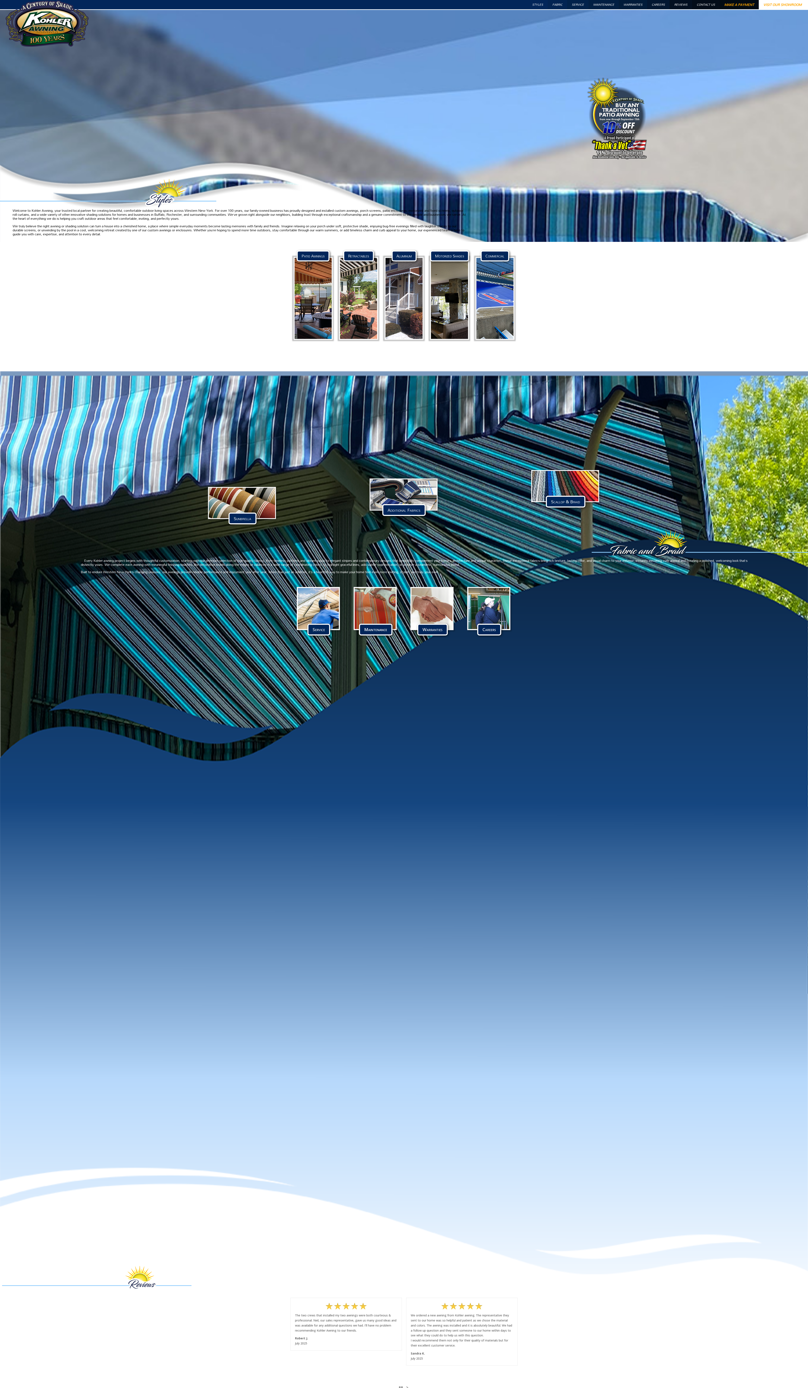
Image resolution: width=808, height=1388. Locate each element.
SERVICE (578, 4)
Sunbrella (242, 518)
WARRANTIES (632, 4)
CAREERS (658, 4)
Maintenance (375, 629)
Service (319, 629)
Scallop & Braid (565, 501)
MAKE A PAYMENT (739, 4)
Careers (489, 629)
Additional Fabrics (404, 510)
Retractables (358, 256)
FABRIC (557, 4)
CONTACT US (706, 4)
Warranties (433, 629)
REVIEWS (680, 4)
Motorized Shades (449, 256)
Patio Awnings (313, 256)
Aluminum (404, 256)
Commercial (494, 256)
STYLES (537, 4)
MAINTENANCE (603, 4)
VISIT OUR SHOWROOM (782, 4)
